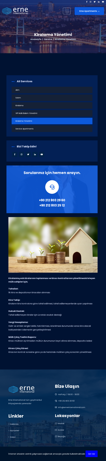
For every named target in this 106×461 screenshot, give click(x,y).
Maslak (61, 423)
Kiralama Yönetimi (24, 121)
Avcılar (61, 430)
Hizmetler (14, 430)
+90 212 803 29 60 (52, 200)
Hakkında (14, 424)
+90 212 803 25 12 (52, 205)
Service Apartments (24, 128)
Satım (18, 97)
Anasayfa (35, 39)
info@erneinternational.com (71, 407)
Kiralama (19, 105)
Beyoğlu (62, 436)
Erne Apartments (88, 11)
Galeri (13, 437)
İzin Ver (91, 453)
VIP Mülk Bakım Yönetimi (26, 113)
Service (48, 39)
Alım (17, 90)
